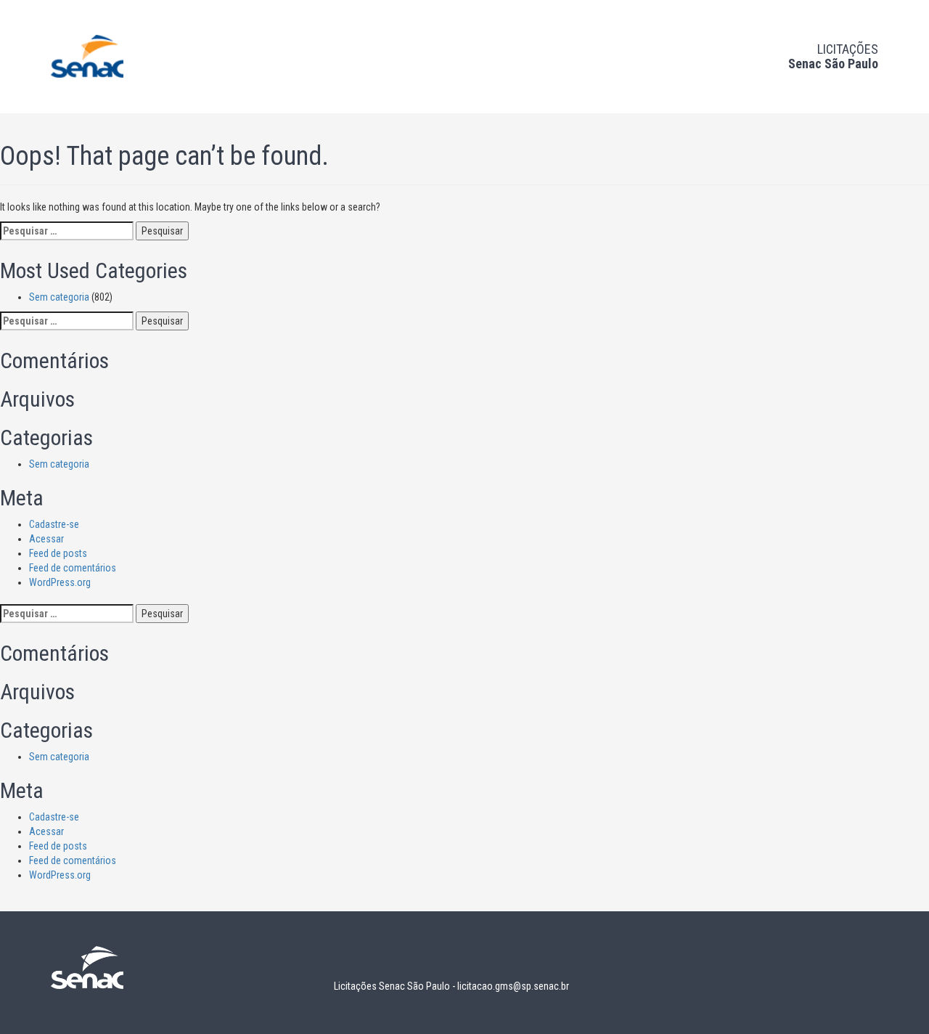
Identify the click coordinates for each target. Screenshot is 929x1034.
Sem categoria (59, 297)
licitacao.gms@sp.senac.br (513, 986)
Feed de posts (58, 553)
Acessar (46, 539)
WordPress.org (60, 582)
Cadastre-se (54, 524)
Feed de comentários (72, 568)
